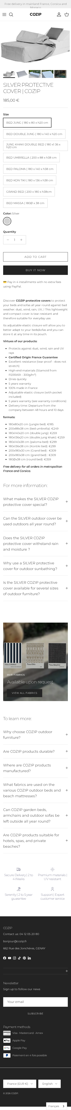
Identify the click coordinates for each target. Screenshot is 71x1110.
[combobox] (56, 1106)
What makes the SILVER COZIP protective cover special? (31, 502)
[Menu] (4, 14)
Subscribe (35, 1013)
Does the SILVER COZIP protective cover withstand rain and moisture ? (30, 544)
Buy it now (35, 270)
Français (53, 1106)
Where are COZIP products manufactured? (27, 768)
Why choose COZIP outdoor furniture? (27, 735)
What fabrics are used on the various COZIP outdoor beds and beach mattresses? (32, 790)
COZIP (14, 1093)
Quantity (9, 231)
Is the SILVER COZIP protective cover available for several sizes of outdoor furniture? (30, 588)
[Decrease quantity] (6, 239)
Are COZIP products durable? (29, 751)
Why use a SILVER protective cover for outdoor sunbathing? (30, 566)
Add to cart (35, 257)
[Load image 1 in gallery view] (35, 44)
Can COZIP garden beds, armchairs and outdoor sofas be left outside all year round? (31, 815)
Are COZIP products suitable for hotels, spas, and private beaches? (31, 841)
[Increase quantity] (22, 239)
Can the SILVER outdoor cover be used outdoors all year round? (32, 521)
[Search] (13, 14)
